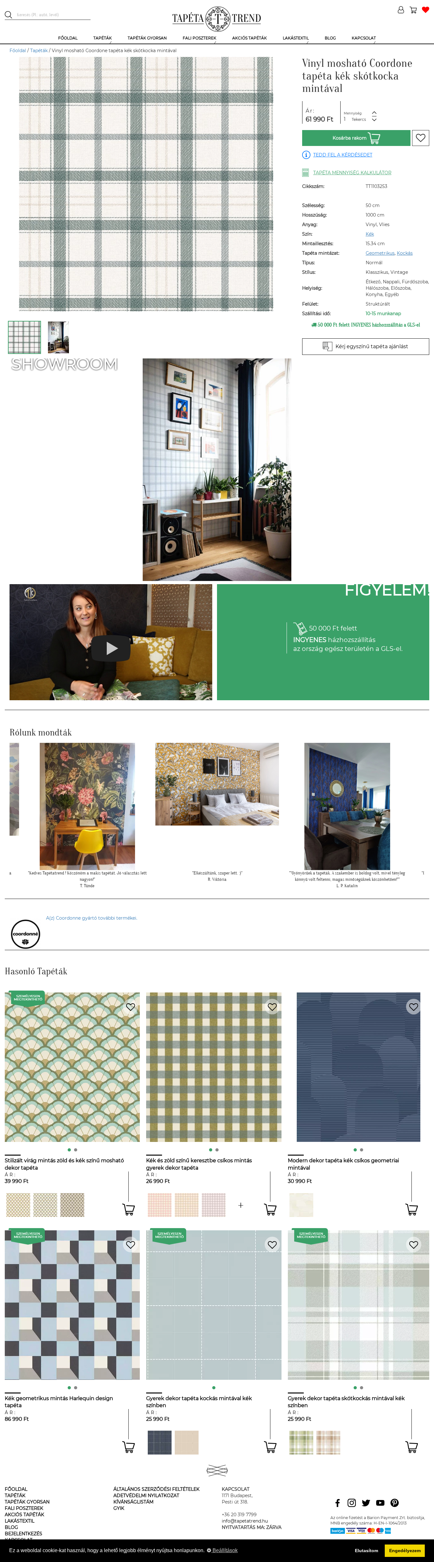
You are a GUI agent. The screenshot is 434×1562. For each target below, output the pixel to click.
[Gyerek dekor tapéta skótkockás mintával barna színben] (328, 1443)
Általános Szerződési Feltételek (156, 1489)
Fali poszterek (24, 1508)
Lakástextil (19, 1521)
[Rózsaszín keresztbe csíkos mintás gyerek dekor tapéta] (160, 1205)
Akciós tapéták (24, 1514)
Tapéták (39, 50)
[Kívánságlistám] (425, 10)
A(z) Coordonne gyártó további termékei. (91, 918)
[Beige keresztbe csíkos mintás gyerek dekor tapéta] (187, 1205)
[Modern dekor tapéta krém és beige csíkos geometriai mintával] (301, 1205)
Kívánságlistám (133, 1502)
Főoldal (18, 50)
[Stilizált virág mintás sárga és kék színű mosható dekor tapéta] (45, 1205)
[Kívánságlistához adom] (420, 138)
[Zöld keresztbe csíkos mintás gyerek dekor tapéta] (241, 1205)
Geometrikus (380, 253)
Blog (11, 1527)
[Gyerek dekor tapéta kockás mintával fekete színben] (160, 1443)
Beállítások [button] (224, 1550)
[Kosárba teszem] (128, 1209)
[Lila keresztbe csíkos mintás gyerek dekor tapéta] (214, 1205)
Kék (370, 234)
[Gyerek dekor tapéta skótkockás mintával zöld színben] (301, 1443)
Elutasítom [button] (366, 1550)
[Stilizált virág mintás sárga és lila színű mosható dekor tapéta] (18, 1205)
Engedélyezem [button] (405, 1550)
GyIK (118, 1508)
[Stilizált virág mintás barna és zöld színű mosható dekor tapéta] (72, 1205)
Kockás (405, 253)
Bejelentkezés (23, 1534)
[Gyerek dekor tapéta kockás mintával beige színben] (187, 1443)
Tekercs (359, 119)
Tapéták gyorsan (27, 1502)
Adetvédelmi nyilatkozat (146, 1495)
